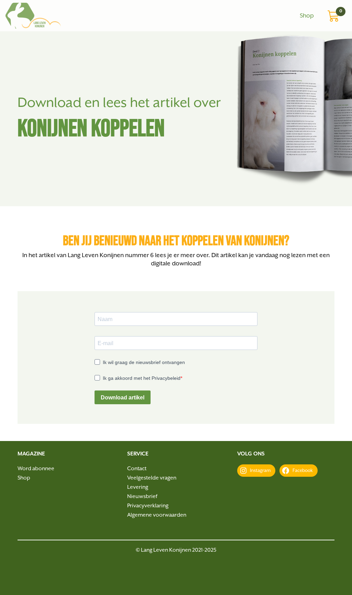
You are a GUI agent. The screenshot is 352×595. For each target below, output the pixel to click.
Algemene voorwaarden (156, 515)
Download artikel (122, 397)
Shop (307, 15)
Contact (136, 469)
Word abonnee (36, 469)
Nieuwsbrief (142, 497)
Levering (137, 487)
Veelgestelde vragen (151, 478)
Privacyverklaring (147, 506)
